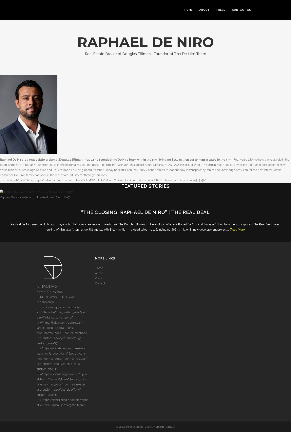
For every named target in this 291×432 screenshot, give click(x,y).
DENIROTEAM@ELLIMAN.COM (56, 296)
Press (98, 278)
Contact (100, 283)
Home (99, 268)
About (99, 273)
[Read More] (237, 229)
